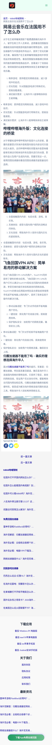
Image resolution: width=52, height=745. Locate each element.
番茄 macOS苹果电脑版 (26, 637)
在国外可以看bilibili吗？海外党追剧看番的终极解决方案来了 (19, 493)
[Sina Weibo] (16, 445)
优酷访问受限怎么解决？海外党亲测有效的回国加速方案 (19, 509)
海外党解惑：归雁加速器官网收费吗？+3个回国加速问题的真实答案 (19, 535)
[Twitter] (11, 445)
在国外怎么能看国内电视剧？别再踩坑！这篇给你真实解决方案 (19, 485)
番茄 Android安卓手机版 (26, 650)
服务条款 (26, 665)
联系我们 (26, 684)
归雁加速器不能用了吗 (18, 367)
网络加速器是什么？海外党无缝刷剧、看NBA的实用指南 (19, 559)
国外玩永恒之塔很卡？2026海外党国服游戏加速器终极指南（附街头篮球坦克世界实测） (19, 600)
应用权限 (26, 677)
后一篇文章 (26, 463)
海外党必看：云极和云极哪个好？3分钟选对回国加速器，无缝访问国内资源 (19, 543)
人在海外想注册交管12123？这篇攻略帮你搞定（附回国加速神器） (19, 501)
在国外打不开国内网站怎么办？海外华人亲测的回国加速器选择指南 (19, 477)
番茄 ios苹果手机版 (26, 644)
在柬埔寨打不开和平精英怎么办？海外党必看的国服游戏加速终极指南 (19, 592)
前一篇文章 (26, 457)
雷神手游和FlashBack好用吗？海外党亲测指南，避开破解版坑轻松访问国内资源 (19, 527)
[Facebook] (6, 445)
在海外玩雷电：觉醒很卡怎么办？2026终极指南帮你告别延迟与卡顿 (19, 584)
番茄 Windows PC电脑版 (26, 631)
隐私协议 (26, 671)
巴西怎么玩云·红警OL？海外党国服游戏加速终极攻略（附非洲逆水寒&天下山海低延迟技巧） (19, 576)
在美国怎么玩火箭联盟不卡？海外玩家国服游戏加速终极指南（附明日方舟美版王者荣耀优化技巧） (19, 608)
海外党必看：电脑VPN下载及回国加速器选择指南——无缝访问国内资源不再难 (19, 551)
